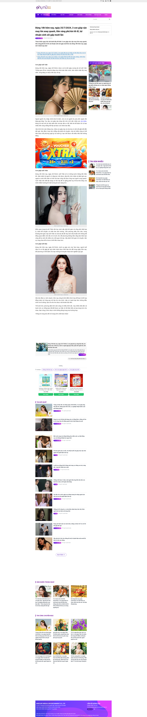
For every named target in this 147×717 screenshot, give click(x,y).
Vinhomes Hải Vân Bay (102, 32)
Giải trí (62, 14)
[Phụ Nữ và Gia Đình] (43, 7)
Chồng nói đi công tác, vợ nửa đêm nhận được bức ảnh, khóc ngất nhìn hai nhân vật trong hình (69, 510)
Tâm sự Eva (56, 469)
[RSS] (108, 1)
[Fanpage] (101, 1)
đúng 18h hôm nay (47, 369)
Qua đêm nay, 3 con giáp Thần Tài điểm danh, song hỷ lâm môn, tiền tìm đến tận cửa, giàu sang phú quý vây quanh (61, 635)
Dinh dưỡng (89, 14)
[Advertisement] (81, 7)
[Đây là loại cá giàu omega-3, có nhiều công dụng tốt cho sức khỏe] (94, 109)
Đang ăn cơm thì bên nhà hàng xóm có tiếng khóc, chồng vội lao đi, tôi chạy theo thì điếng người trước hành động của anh (70, 420)
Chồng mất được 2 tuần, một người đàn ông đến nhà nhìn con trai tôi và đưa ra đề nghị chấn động (69, 481)
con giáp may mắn (74, 369)
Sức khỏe (79, 14)
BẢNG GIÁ (90, 709)
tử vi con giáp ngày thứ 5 (61, 369)
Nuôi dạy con (97, 14)
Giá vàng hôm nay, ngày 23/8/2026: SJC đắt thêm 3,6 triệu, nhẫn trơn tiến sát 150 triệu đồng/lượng (79, 601)
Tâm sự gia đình (57, 423)
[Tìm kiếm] (109, 19)
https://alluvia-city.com (94, 29)
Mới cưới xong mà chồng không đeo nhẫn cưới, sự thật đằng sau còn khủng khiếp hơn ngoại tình (69, 437)
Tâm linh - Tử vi (39, 38)
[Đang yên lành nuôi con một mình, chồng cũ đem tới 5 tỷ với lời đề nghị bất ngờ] (43, 529)
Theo (76, 358)
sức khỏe (83, 121)
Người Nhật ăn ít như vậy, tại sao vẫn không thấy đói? (94, 99)
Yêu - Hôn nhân (44, 14)
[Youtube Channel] (106, 1)
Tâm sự (55, 455)
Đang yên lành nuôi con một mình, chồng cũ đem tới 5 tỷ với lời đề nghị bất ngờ (70, 524)
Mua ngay (45, 394)
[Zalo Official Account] (104, 0)
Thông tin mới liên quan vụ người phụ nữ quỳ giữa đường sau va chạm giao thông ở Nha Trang (100, 85)
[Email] (111, 1)
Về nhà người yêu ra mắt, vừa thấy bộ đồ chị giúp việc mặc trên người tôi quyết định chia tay (70, 451)
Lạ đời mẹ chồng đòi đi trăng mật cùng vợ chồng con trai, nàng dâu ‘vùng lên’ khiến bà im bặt (70, 466)
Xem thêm (82, 354)
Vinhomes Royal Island (94, 27)
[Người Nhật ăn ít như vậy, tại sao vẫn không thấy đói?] (94, 92)
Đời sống (53, 14)
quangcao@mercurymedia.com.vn (98, 707)
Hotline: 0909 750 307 (57, 1)
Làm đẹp (71, 14)
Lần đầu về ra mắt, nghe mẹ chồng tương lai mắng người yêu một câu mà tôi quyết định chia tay (69, 495)
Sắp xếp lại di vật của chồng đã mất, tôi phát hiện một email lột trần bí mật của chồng (70, 539)
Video (106, 14)
